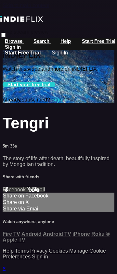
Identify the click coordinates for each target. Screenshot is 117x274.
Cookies (59, 251)
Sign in (13, 47)
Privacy (39, 251)
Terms (22, 251)
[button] (3, 35)
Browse (14, 41)
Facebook (15, 189)
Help (65, 41)
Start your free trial (28, 84)
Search (42, 41)
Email (38, 189)
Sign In (60, 52)
